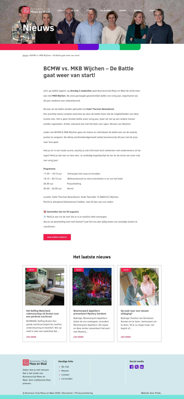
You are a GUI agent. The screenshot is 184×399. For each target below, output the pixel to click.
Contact (153, 10)
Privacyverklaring (84, 392)
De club (74, 10)
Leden (89, 10)
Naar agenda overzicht (57, 237)
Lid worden (105, 10)
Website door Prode (151, 392)
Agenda (122, 10)
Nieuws (137, 10)
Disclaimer (67, 392)
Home (60, 10)
